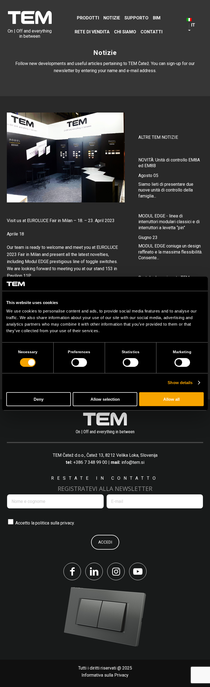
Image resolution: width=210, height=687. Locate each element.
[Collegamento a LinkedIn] (94, 571)
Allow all (171, 399)
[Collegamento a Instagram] (116, 571)
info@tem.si (132, 462)
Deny (38, 399)
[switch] (79, 362)
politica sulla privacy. (55, 523)
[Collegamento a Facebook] (72, 571)
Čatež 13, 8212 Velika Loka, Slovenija (122, 455)
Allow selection (105, 399)
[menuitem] (88, 18)
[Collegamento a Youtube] (138, 571)
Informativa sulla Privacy (105, 675)
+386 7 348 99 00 (90, 462)
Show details (180, 382)
